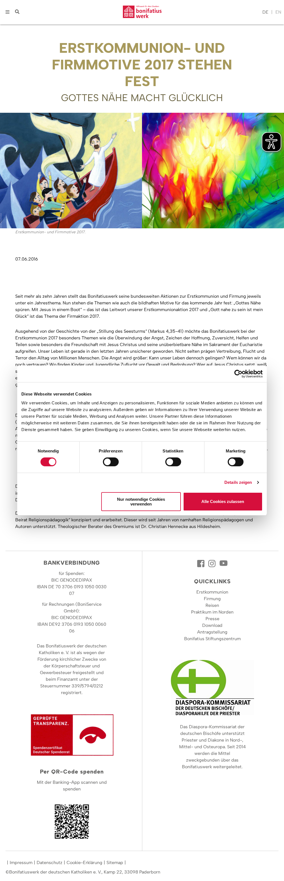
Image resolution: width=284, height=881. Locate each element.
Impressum (21, 862)
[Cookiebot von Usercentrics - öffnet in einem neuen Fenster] (238, 374)
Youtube (223, 563)
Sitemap (114, 862)
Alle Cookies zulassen (222, 501)
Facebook (201, 563)
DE (265, 12)
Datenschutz (49, 862)
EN (278, 12)
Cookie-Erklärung (84, 862)
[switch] (111, 461)
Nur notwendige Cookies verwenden (141, 501)
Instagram (212, 563)
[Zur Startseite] (142, 12)
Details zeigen (238, 482)
